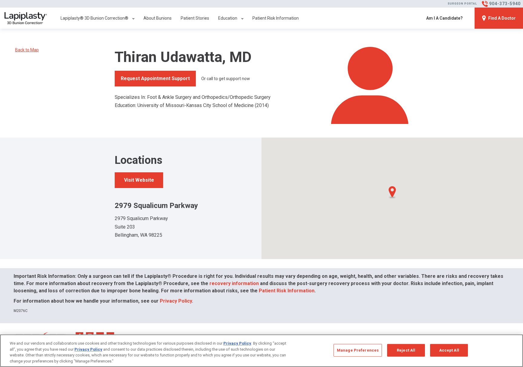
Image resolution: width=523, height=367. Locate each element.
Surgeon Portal (462, 3)
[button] (392, 192)
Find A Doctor (502, 18)
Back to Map (27, 49)
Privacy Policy (176, 301)
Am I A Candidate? (444, 18)
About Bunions (157, 18)
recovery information (234, 283)
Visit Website (139, 180)
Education (227, 18)
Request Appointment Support (155, 78)
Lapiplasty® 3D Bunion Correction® (94, 18)
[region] (261, 350)
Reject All (406, 350)
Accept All (449, 350)
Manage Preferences (358, 350)
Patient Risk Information (275, 18)
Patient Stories (195, 18)
